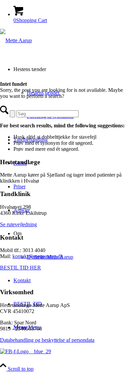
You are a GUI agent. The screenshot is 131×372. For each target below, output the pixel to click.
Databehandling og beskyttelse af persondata (47, 340)
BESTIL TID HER (20, 267)
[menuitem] (72, 245)
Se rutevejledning (18, 224)
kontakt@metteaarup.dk (37, 256)
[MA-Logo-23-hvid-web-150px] (16, 40)
